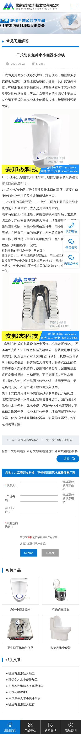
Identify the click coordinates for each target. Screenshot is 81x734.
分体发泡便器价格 (66, 451)
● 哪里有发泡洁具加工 (20, 673)
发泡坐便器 (17, 451)
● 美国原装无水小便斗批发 (23, 698)
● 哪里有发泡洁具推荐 (20, 704)
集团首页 (10, 730)
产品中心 (30, 730)
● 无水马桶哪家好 (17, 692)
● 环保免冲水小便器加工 (22, 679)
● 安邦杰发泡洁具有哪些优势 (24, 685)
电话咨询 (71, 730)
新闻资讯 (50, 730)
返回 (66, 458)
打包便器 (51, 75)
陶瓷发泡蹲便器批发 (40, 451)
